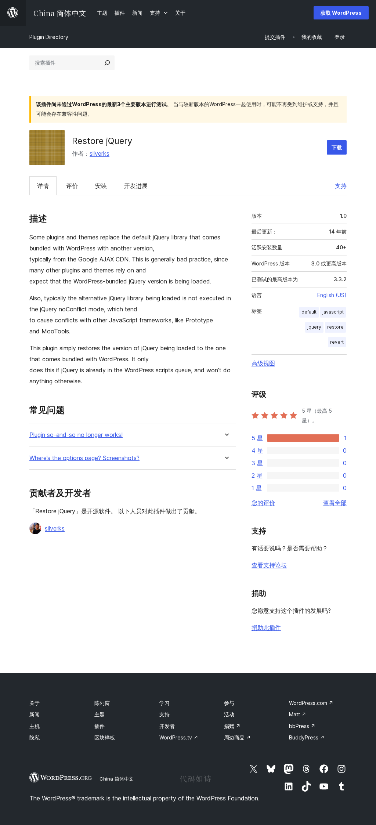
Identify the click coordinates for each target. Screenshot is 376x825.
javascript (333, 312)
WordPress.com (311, 703)
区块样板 (104, 737)
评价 (72, 185)
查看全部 (335, 502)
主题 (99, 714)
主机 (34, 726)
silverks (99, 153)
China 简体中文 (117, 779)
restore (335, 327)
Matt (297, 714)
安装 (101, 185)
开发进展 (136, 185)
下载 (337, 147)
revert (337, 342)
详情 (43, 185)
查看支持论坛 (269, 565)
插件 (99, 726)
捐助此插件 (266, 627)
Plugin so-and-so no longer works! (76, 434)
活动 (229, 714)
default (309, 312)
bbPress (302, 726)
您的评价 (263, 502)
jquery (314, 327)
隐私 (34, 737)
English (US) (332, 295)
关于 (34, 703)
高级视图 (263, 363)
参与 (229, 703)
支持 (341, 185)
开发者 (167, 726)
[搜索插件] (107, 62)
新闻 (34, 714)
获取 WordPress (341, 13)
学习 (164, 703)
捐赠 (232, 726)
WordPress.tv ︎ (178, 737)
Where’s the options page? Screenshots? (84, 458)
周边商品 (237, 737)
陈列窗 (102, 703)
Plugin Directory (48, 37)
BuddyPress (307, 737)
